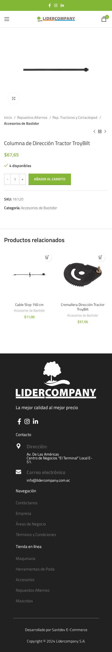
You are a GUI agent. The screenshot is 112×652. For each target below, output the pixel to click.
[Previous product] (94, 131)
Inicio (8, 117)
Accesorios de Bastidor (21, 123)
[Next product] (105, 131)
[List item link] (56, 503)
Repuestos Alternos (32, 117)
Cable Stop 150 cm (29, 304)
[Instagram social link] (55, 5)
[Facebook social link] (49, 5)
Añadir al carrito (50, 179)
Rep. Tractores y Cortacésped (75, 117)
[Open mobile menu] (6, 19)
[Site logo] (56, 18)
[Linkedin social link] (62, 5)
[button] (47, 257)
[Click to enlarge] (13, 98)
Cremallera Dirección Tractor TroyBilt (83, 307)
